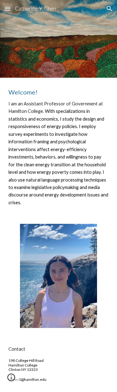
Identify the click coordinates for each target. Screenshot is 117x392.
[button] (7, 8)
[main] (58, 147)
